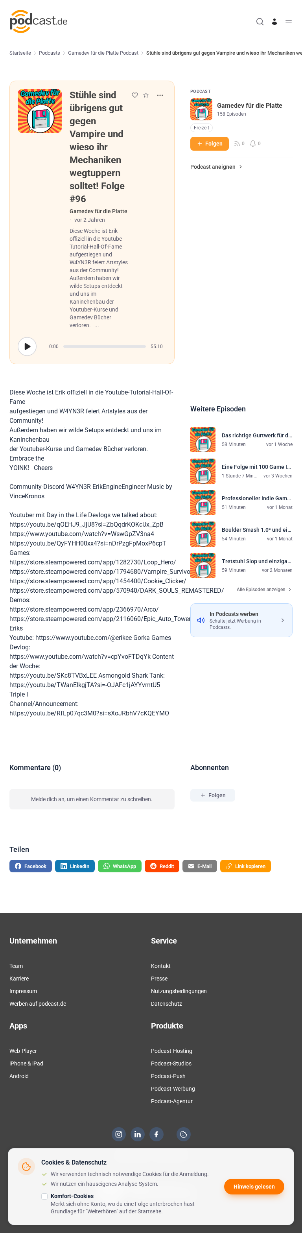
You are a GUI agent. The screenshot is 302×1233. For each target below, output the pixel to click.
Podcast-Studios (171, 1063)
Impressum (23, 991)
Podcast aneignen (213, 167)
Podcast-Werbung (173, 1089)
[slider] (104, 346)
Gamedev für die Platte (98, 211)
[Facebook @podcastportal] (156, 1134)
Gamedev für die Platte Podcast (103, 53)
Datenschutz (166, 1004)
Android (19, 1076)
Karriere (19, 978)
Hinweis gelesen (254, 1186)
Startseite (20, 53)
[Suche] (260, 21)
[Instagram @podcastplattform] (119, 1134)
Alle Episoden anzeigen (261, 589)
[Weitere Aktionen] (160, 95)
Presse (159, 978)
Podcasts (49, 53)
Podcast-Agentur (172, 1101)
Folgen (214, 143)
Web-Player (23, 1051)
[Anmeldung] (274, 21)
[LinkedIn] (138, 1134)
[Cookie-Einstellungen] (184, 1134)
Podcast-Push (168, 1076)
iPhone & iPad (26, 1063)
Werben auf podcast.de (37, 1004)
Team (16, 966)
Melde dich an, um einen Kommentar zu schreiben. (92, 799)
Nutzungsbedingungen (179, 991)
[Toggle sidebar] (288, 21)
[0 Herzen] (135, 95)
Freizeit (201, 128)
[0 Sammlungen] (146, 95)
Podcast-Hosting (171, 1051)
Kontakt (161, 966)
